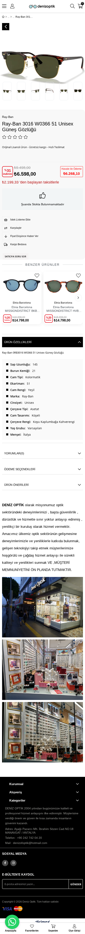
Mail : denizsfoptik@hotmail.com (26, 843)
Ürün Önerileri (16, 484)
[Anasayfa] (6, 17)
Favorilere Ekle (36, 276)
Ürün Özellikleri (18, 342)
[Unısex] (11, 17)
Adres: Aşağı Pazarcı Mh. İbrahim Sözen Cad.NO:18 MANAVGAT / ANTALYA (39, 830)
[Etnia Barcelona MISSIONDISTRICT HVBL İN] (63, 285)
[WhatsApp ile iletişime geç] (12, 922)
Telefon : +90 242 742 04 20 (23, 837)
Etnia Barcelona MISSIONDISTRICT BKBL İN (22, 309)
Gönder (75, 884)
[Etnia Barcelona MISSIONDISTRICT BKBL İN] (21, 285)
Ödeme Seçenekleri (19, 469)
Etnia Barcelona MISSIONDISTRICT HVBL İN (63, 309)
